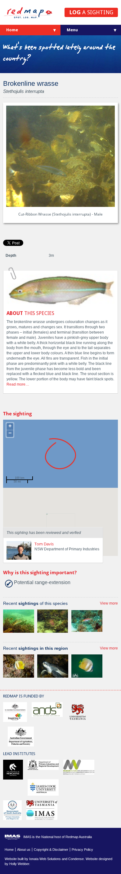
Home (12, 30)
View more (109, 603)
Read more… (18, 384)
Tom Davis (44, 544)
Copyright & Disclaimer (51, 849)
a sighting (91, 12)
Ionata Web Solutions (45, 859)
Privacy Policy (82, 849)
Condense (76, 859)
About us (23, 849)
